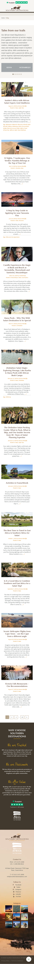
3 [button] (17, 74)
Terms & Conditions (17, 961)
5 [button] (21, 74)
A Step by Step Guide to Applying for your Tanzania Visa (17, 213)
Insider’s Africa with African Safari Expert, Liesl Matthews (17, 101)
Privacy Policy (5, 961)
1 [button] (13, 74)
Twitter (18, 887)
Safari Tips (21, 108)
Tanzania (20, 124)
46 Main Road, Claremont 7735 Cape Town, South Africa (17, 869)
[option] (9, 67)
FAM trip (9, 397)
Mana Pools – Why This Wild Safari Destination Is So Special (17, 319)
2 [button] (15, 74)
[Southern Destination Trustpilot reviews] (10, 2)
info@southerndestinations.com (17, 876)
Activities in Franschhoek (17, 483)
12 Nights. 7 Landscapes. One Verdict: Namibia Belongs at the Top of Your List (17, 160)
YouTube (18, 896)
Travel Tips (6, 130)
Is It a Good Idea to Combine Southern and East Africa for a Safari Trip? (17, 583)
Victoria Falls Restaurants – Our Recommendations (17, 685)
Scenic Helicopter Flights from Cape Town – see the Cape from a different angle (17, 633)
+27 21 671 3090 (19, 862)
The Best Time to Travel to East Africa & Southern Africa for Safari (17, 533)
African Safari (13, 130)
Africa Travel (24, 128)
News (16, 108)
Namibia (18, 168)
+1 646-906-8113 (18, 864)
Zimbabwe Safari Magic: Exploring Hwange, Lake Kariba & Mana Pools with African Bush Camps (17, 372)
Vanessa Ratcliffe (22, 106)
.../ (30, 121)
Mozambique (14, 277)
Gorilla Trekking (8, 126)
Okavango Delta (17, 126)
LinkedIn (18, 894)
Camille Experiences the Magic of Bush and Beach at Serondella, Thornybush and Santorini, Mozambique (17, 269)
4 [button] (19, 74)
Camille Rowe (22, 275)
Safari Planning (8, 128)
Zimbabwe (19, 325)
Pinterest (18, 892)
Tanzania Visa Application (13, 237)
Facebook (18, 885)
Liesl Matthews (22, 130)
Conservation (25, 126)
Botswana (9, 124)
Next (27, 717)
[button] (28, 959)
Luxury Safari (16, 128)
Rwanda (15, 124)
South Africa (25, 277)
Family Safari (27, 124)
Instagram (18, 889)
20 (22, 717)
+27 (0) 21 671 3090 (17, 874)
